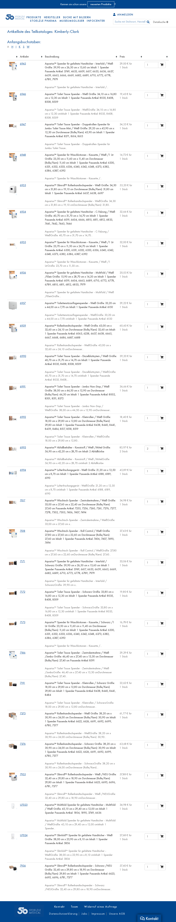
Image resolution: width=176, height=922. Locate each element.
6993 (23, 447)
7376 (23, 743)
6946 (23, 94)
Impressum (98, 913)
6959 (23, 325)
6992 (23, 417)
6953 (23, 185)
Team (74, 906)
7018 (22, 530)
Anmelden (124, 14)
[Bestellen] (162, 65)
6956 (23, 272)
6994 (23, 470)
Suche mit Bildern (77, 17)
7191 (22, 683)
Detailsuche (159, 22)
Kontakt (59, 906)
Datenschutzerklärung (63, 913)
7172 (22, 591)
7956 (23, 865)
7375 (23, 713)
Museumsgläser (71, 20)
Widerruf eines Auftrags (100, 906)
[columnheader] (13, 56)
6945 (23, 63)
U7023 (24, 804)
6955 (23, 242)
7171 (22, 561)
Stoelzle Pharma (43, 20)
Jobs (84, 913)
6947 (23, 124)
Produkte (33, 17)
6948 (23, 154)
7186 (22, 652)
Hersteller (52, 17)
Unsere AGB (117, 913)
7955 (23, 774)
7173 (22, 622)
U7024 (24, 835)
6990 (23, 356)
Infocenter (96, 20)
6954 (23, 211)
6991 (23, 386)
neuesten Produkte (100, 4)
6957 (23, 303)
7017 (22, 500)
